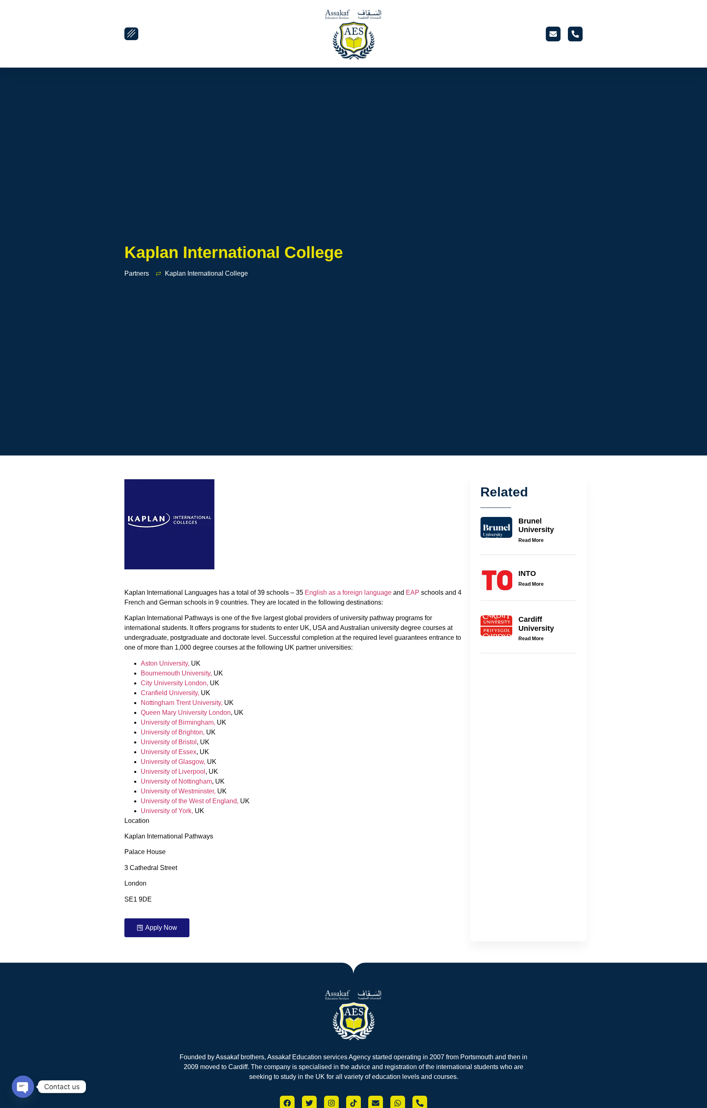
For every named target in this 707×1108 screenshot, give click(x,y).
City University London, (174, 683)
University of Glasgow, (173, 761)
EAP (413, 592)
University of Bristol (169, 742)
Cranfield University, (170, 692)
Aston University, (165, 663)
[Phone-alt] (575, 34)
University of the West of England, (190, 801)
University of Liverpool (173, 771)
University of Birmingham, (178, 722)
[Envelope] (553, 34)
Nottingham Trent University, (182, 702)
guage (382, 592)
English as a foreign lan (339, 592)
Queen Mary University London (186, 712)
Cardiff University (536, 623)
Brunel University (536, 525)
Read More (531, 540)
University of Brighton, (173, 732)
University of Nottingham (176, 781)
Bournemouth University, (176, 673)
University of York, (167, 810)
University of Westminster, (178, 791)
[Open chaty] (23, 1087)
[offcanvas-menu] (131, 33)
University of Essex (168, 751)
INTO (527, 573)
